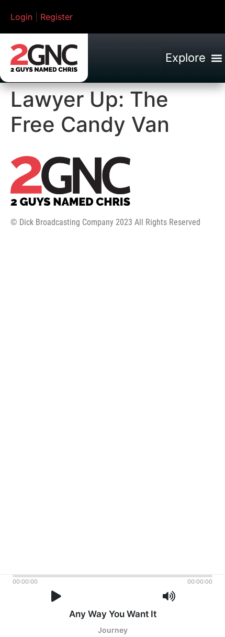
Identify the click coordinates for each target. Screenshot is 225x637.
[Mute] (169, 596)
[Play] (56, 596)
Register (56, 17)
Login (21, 17)
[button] (193, 58)
